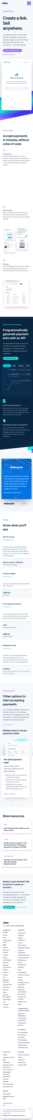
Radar (5, 992)
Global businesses (24, 955)
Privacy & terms (8, 1069)
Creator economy (23, 975)
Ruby (14, 366)
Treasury (6, 1007)
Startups (21, 935)
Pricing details (8, 540)
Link (4, 977)
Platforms (21, 967)
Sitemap (5, 1081)
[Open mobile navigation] (29, 3)
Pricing (5, 935)
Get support (7, 1094)
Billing (5, 945)
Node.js (6, 366)
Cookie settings (8, 1084)
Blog (4, 1060)
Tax (4, 1002)
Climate (5, 952)
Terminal (5, 1004)
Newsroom (21, 1060)
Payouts (5, 990)
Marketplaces (22, 960)
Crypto (5, 957)
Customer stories (8, 1057)
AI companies (22, 972)
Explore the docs (8, 54)
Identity (5, 970)
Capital (5, 947)
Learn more (7, 576)
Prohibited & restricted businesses (7, 1074)
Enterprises (21, 933)
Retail (20, 1004)
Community (6, 1062)
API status (21, 1037)
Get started (8, 907)
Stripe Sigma (7, 999)
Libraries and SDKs (24, 1042)
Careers (20, 1057)
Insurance (21, 987)
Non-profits (21, 994)
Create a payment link (11, 50)
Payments (6, 987)
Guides (5, 1055)
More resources (8, 1086)
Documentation (23, 1032)
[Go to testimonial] (15, 498)
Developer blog (23, 1047)
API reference (22, 1035)
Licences (6, 1079)
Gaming (20, 980)
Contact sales (21, 907)
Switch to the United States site (13, 1115)
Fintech (20, 977)
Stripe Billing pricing (16, 553)
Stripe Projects (22, 1045)
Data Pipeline (7, 960)
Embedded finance (24, 948)
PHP (27, 366)
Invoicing (6, 972)
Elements (6, 962)
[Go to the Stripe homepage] (5, 923)
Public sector (22, 1002)
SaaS (19, 970)
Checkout (6, 950)
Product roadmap (23, 1055)
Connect (16, 428)
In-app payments (23, 957)
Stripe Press (22, 1062)
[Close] (29, 1109)
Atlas (4, 938)
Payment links (7, 985)
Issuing (5, 975)
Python (21, 366)
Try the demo (7, 724)
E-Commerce (22, 945)
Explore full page (9, 794)
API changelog (22, 1040)
